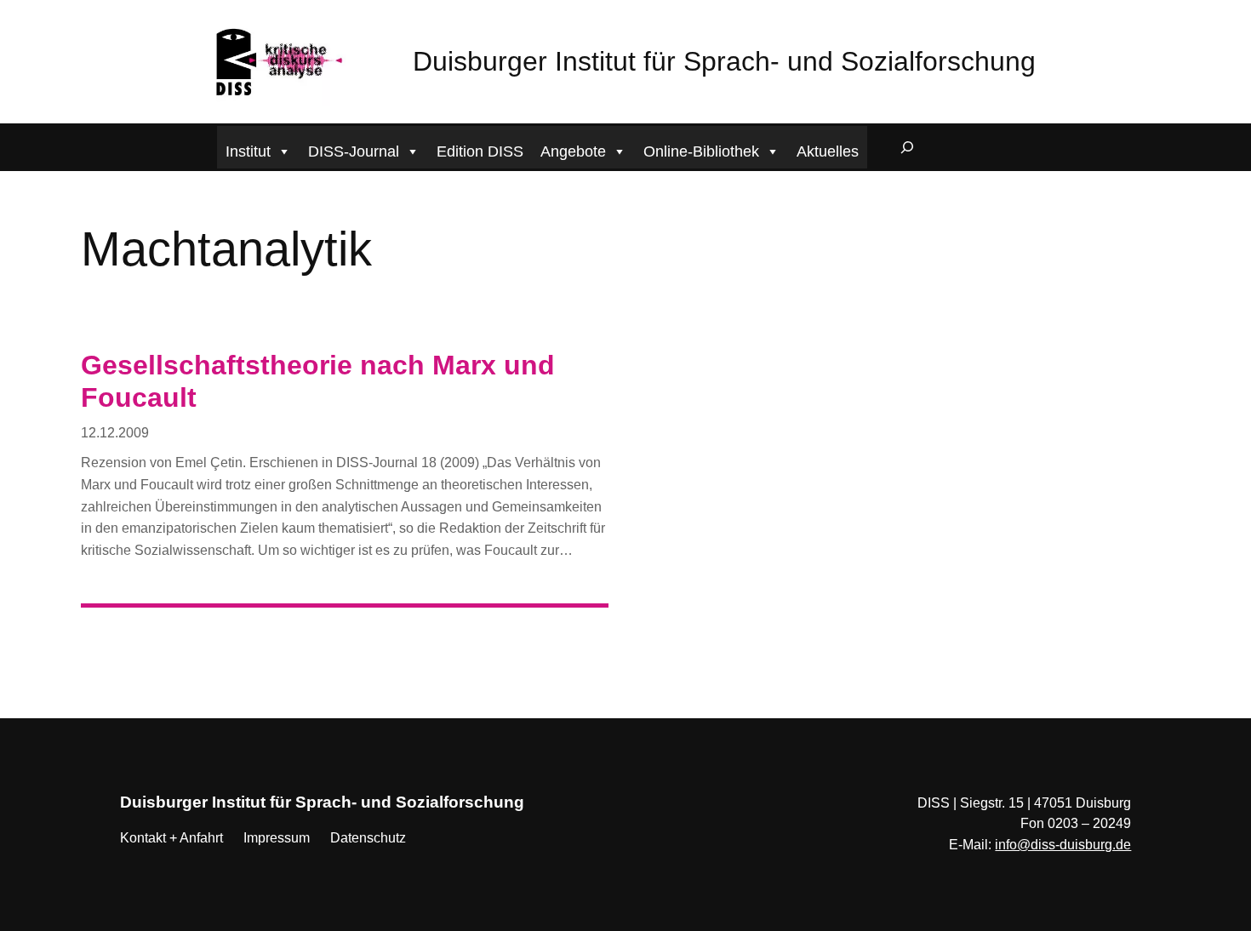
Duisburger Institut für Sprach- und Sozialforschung (724, 61)
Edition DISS (480, 151)
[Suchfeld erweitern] (907, 147)
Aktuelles (828, 151)
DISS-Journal (353, 151)
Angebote (573, 151)
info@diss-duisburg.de (1063, 844)
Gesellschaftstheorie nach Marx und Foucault (318, 381)
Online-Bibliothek (701, 151)
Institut (248, 151)
